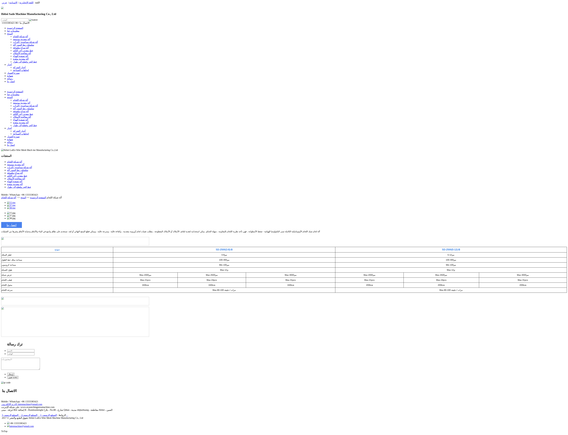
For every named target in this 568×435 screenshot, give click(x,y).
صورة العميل (13, 73)
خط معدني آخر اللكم (23, 50)
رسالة (10, 78)
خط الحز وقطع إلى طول (25, 61)
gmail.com (37, 404)
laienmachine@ (25, 404)
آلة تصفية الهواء (20, 56)
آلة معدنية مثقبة (21, 59)
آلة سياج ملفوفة (21, 47)
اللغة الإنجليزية (26, 2)
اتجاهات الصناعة (21, 70)
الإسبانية (13, 2)
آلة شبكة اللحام (20, 36)
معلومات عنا (13, 31)
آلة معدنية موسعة (21, 39)
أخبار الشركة (19, 67)
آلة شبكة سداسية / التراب (25, 42)
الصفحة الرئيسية (15, 28)
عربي (4, 2)
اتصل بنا (11, 81)
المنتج (10, 33)
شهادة (10, 76)
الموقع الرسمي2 (27, 415)
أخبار (9, 64)
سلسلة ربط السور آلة (23, 45)
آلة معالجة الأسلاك (22, 53)
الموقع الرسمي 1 (47, 415)
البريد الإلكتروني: (9, 404)
